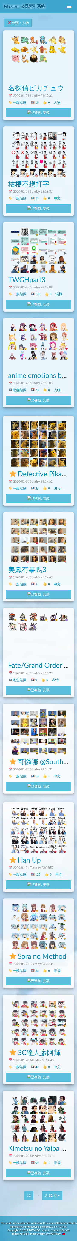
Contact (55, 1230)
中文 (57, 198)
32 (36, 584)
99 (36, 1163)
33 (36, 488)
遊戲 (67, 102)
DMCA (66, 1230)
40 (36, 1067)
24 (36, 390)
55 (36, 198)
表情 (67, 198)
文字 (69, 874)
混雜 (58, 294)
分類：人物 (20, 23)
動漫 (67, 390)
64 (36, 776)
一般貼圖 (20, 102)
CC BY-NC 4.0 (58, 1226)
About (45, 1230)
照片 (57, 488)
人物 (57, 102)
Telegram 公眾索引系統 (24, 6)
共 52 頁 (51, 1195)
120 (37, 294)
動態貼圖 (20, 390)
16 (36, 102)
